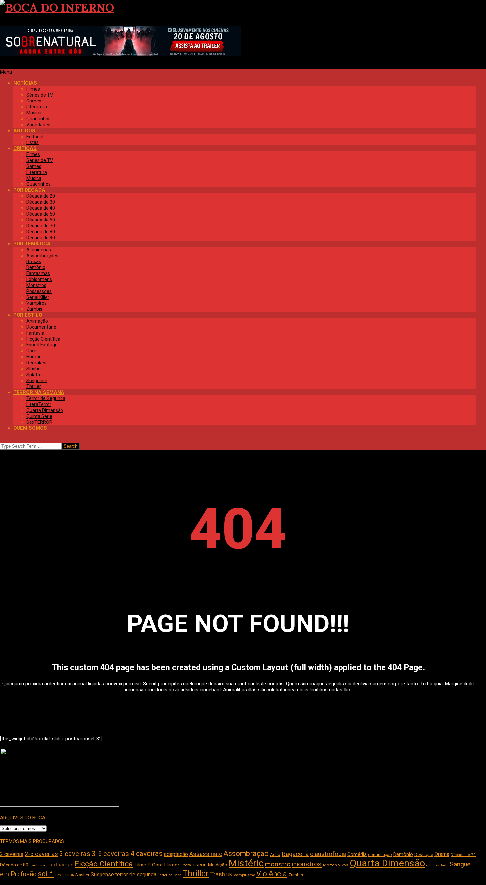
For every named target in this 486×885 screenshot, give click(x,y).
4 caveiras (146, 853)
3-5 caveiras (110, 854)
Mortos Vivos (335, 865)
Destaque (423, 854)
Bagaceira (295, 854)
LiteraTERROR (194, 865)
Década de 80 (14, 864)
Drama (441, 854)
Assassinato (205, 854)
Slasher (82, 874)
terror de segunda (135, 874)
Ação (275, 854)
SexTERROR (64, 875)
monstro (278, 864)
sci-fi (46, 874)
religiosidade (437, 865)
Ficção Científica (104, 863)
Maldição (217, 865)
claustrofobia (328, 854)
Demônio (403, 854)
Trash (217, 874)
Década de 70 (463, 854)
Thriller (196, 873)
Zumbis (295, 874)
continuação (380, 854)
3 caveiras (74, 854)
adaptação (176, 854)
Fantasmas (59, 865)
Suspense (102, 874)
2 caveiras (11, 854)
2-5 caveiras (41, 853)
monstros (307, 864)
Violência (271, 874)
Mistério (246, 863)
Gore (157, 865)
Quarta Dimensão (387, 863)
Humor (171, 865)
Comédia (357, 854)
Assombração (246, 853)
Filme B (142, 865)
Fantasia (37, 865)
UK (229, 875)
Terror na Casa (170, 875)
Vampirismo (244, 875)
